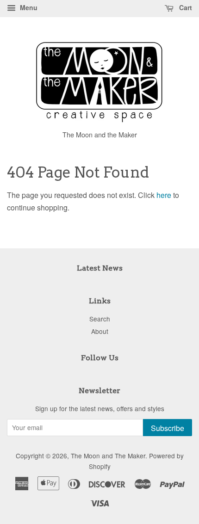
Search (99, 318)
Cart (184, 7)
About (99, 331)
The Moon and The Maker (108, 455)
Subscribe (167, 428)
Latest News (100, 268)
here (163, 195)
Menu (27, 7)
